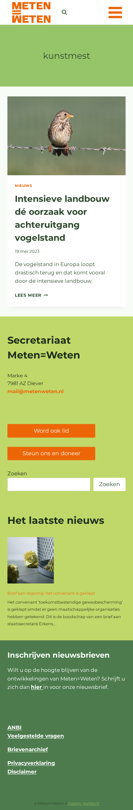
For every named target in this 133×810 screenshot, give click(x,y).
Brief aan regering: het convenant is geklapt (51, 593)
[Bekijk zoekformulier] (64, 12)
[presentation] (66, 135)
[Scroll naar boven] (113, 802)
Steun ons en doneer (51, 453)
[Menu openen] (115, 12)
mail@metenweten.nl (35, 391)
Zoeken (17, 473)
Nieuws (23, 185)
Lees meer (31, 295)
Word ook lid (51, 430)
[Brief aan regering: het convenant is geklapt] (30, 560)
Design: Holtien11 (83, 803)
